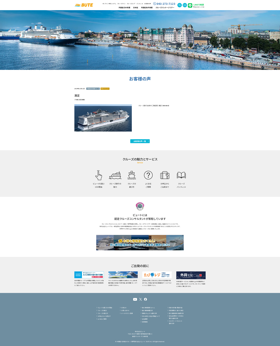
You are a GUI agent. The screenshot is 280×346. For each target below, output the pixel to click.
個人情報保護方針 (147, 310)
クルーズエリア (131, 3)
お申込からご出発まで (104, 316)
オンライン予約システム (109, 3)
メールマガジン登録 (127, 313)
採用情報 (144, 322)
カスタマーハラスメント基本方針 (175, 322)
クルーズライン (121, 3)
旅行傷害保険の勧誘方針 (176, 313)
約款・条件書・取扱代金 (175, 307)
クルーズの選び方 (103, 313)
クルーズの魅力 (102, 310)
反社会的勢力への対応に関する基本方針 (176, 317)
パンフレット (139, 3)
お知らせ (123, 307)
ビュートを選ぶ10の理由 (105, 307)
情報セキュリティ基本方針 (149, 313)
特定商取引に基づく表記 (176, 310)
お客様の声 (147, 3)
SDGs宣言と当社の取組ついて (151, 316)
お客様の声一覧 (140, 141)
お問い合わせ (125, 310)
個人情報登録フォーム (148, 307)
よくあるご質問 (102, 319)
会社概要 (144, 319)
